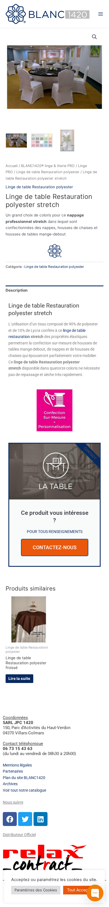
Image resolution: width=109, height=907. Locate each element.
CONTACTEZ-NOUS (55, 547)
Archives (10, 784)
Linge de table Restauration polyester (47, 172)
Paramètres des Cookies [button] (36, 890)
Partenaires (13, 771)
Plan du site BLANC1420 (24, 777)
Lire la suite (19, 678)
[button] (94, 37)
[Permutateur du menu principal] (100, 13)
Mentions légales (17, 765)
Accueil (12, 166)
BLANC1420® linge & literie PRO (48, 166)
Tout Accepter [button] (80, 889)
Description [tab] (17, 290)
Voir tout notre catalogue (24, 790)
